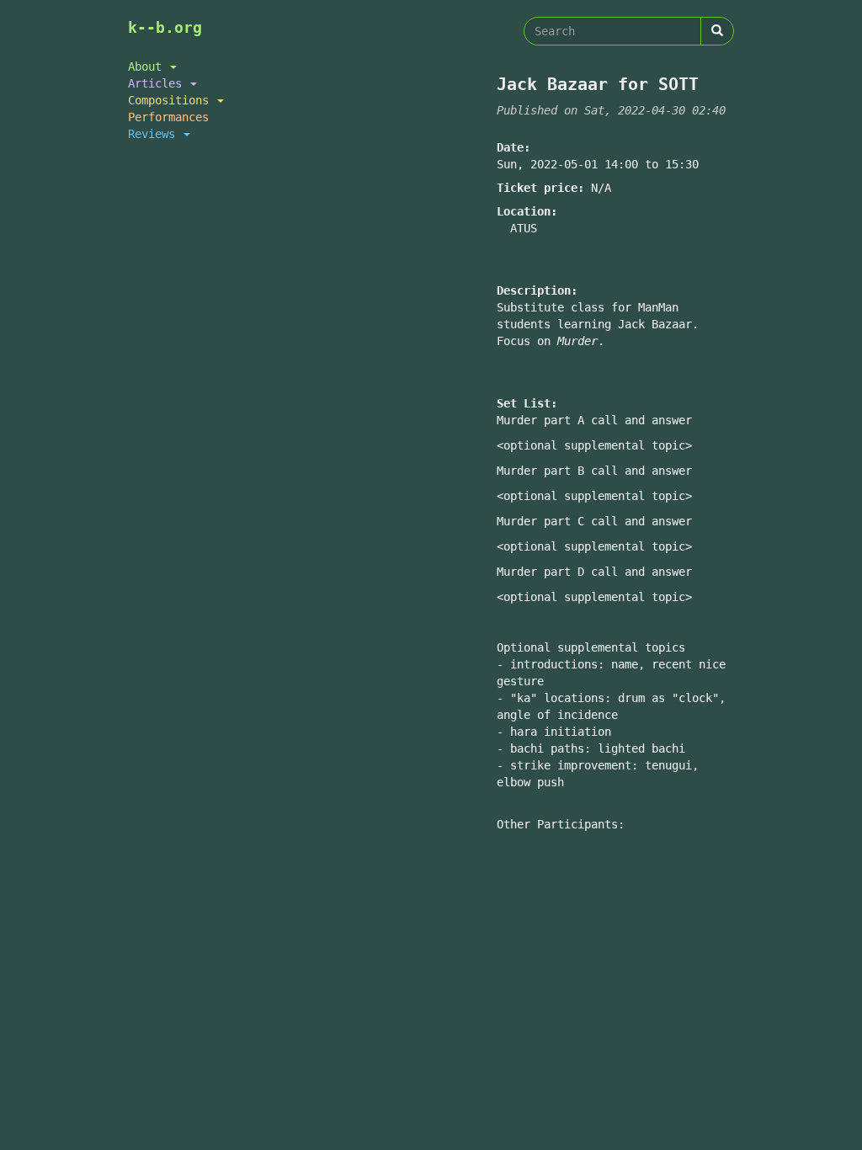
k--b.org (165, 27)
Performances (168, 117)
